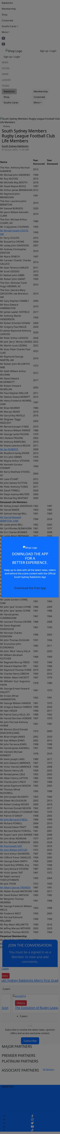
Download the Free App (30, 588)
